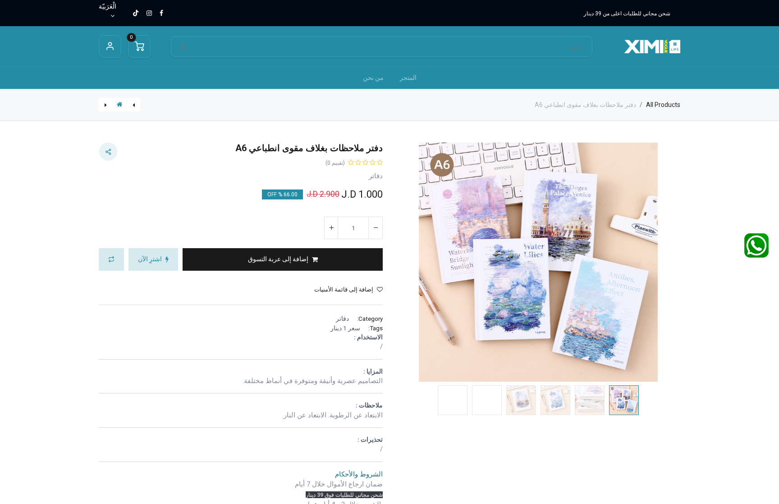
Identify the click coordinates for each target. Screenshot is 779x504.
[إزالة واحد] (375, 228)
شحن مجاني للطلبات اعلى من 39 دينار (627, 13)
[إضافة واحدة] (331, 228)
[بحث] (184, 46)
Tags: (375, 328)
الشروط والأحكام (359, 474)
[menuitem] (408, 78)
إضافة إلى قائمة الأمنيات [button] (343, 289)
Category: (370, 318)
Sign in (110, 46)
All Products (663, 104)
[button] (659, 262)
